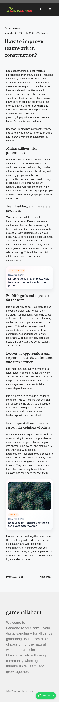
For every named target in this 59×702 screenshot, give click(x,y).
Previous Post (14, 576)
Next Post (45, 576)
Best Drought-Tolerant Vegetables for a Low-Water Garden (28, 524)
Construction (14, 28)
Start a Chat (48, 695)
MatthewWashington (39, 33)
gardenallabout (23, 612)
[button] (41, 9)
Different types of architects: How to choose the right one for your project (28, 282)
